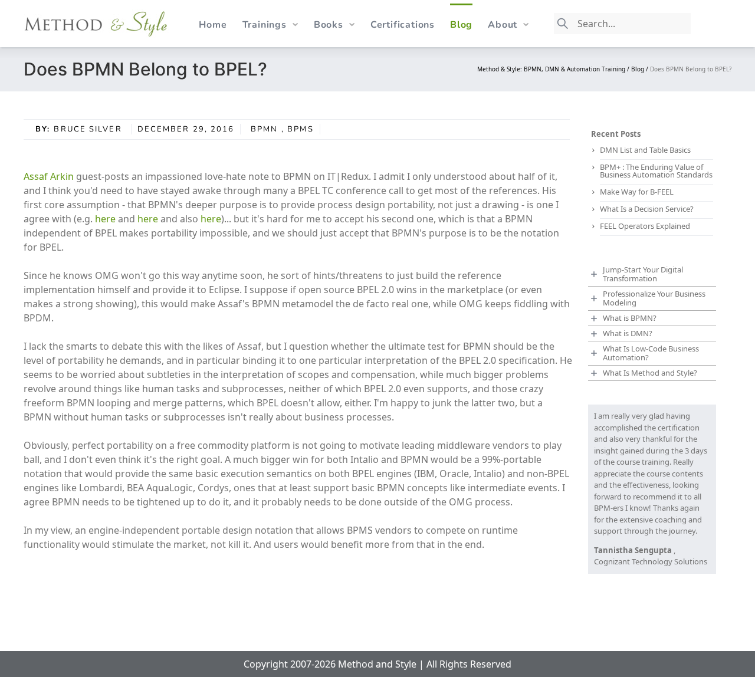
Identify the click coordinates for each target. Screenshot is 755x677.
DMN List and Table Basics (645, 149)
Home (212, 24)
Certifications (402, 24)
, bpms (297, 129)
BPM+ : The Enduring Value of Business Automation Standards (656, 171)
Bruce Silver (89, 129)
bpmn (264, 129)
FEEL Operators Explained (645, 226)
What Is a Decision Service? (647, 208)
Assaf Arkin (49, 176)
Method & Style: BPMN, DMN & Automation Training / (554, 69)
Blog (461, 24)
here (105, 218)
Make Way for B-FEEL (637, 191)
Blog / (640, 69)
